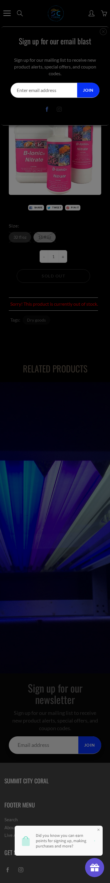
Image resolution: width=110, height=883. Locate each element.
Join (88, 89)
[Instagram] (59, 109)
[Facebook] (47, 109)
